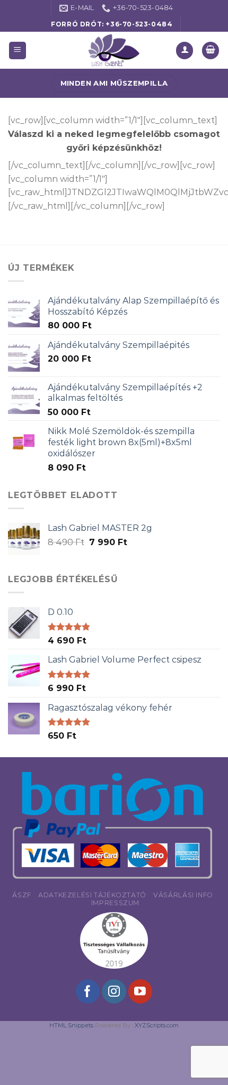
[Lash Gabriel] (114, 50)
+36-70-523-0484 (139, 24)
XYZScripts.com (157, 1025)
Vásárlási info (183, 895)
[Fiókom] (184, 50)
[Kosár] (210, 50)
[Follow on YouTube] (140, 991)
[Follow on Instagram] (114, 991)
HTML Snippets (71, 1025)
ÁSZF (21, 895)
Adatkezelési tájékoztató (92, 895)
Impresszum (115, 903)
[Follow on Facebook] (88, 991)
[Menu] (18, 50)
